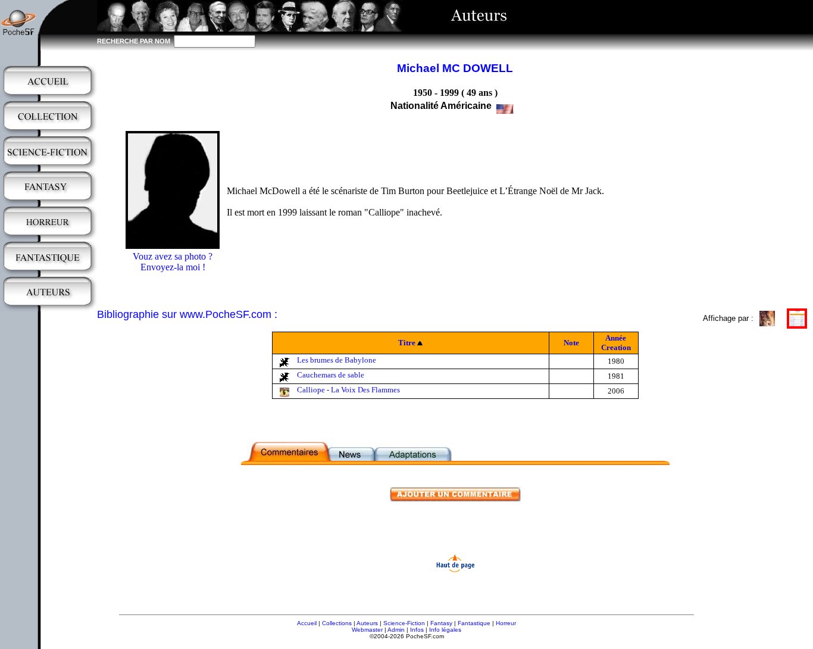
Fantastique (474, 623)
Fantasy (441, 623)
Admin (396, 629)
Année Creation (616, 342)
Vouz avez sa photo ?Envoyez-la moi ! (172, 261)
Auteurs (367, 623)
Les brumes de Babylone (336, 359)
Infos (417, 629)
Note (571, 342)
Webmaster (367, 629)
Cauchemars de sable (330, 374)
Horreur (506, 623)
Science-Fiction (404, 623)
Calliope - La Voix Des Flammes (348, 389)
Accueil (307, 623)
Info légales (445, 629)
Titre (406, 342)
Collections (337, 623)
